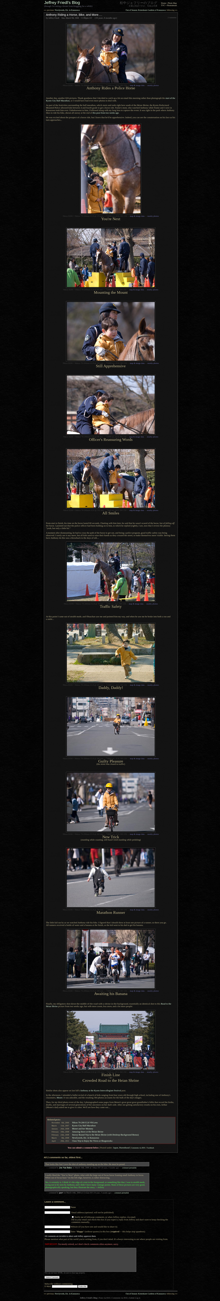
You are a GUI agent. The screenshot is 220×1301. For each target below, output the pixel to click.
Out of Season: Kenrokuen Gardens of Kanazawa (151, 10)
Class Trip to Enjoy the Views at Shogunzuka (92, 1141)
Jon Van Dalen (65, 1167)
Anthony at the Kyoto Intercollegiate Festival (100, 1090)
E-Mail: (48, 1286)
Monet (60, 1097)
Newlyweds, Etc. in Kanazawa (62, 10)
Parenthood (124, 1147)
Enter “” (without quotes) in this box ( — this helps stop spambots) (108, 1231)
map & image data (137, 85)
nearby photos (153, 85)
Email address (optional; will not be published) (92, 1212)
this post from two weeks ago (106, 113)
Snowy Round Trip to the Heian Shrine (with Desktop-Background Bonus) (105, 1134)
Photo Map (172, 3)
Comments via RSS (138, 1148)
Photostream (172, 5)
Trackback (150, 1148)
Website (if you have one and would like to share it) (94, 1226)
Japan (115, 1147)
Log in (137, 1298)
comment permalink (129, 1167)
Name (73, 1207)
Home (163, 3)
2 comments (172, 18)
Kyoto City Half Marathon (84, 1125)
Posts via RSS (104, 1298)
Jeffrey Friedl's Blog (62, 2)
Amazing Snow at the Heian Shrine (87, 1131)
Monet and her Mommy (82, 1128)
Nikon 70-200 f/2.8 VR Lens (85, 1122)
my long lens (114, 110)
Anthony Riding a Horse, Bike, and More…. (74, 14)
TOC (163, 5)
